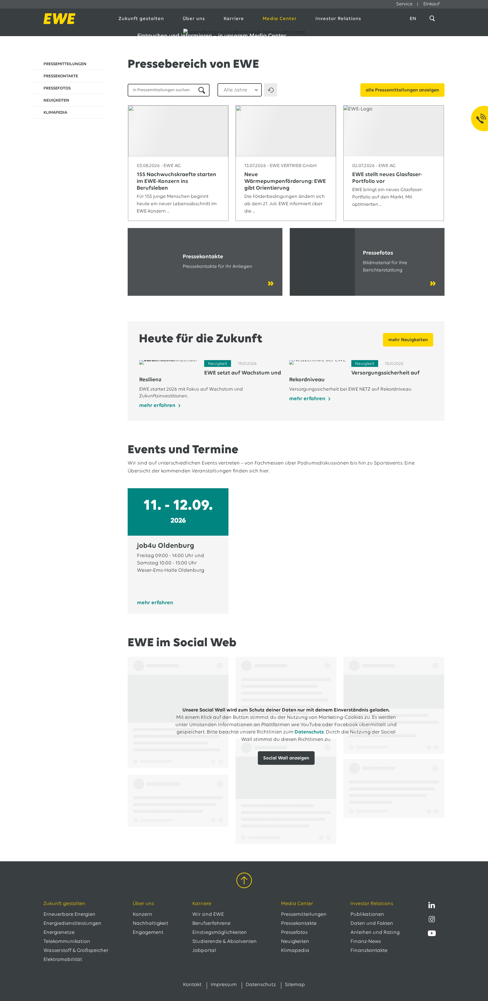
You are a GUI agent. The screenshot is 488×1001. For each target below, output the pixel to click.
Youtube (432, 933)
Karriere (234, 18)
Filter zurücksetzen (270, 90)
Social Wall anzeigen (286, 758)
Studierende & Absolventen (224, 941)
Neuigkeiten (295, 941)
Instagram (432, 919)
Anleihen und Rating (375, 932)
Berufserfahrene (211, 923)
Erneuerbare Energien (69, 914)
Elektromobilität (62, 959)
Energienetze (59, 932)
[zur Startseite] (74, 18)
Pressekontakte (299, 923)
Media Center (280, 18)
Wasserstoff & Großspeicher (75, 950)
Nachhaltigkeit (150, 923)
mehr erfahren (155, 603)
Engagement (148, 932)
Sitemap (295, 984)
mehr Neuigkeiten (408, 340)
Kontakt (192, 984)
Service (404, 4)
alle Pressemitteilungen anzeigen (402, 90)
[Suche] (433, 18)
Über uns (194, 18)
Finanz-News (365, 941)
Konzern (142, 914)
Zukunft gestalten (141, 18)
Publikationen (367, 914)
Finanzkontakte (368, 950)
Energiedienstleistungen (72, 923)
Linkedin (432, 905)
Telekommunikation (66, 941)
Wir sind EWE (208, 914)
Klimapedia (295, 950)
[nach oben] (244, 881)
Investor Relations (338, 18)
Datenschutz (309, 732)
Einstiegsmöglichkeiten (219, 932)
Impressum (224, 984)
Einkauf (431, 4)
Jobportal (204, 950)
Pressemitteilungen (303, 914)
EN (413, 18)
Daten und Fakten (371, 923)
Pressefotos (294, 932)
